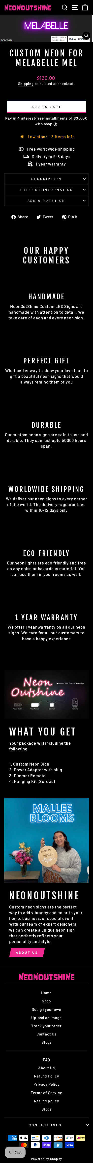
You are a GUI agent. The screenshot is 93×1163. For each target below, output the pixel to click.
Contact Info (45, 1125)
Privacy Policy (46, 1084)
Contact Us (46, 1034)
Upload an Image (46, 1017)
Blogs (46, 1042)
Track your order (46, 1026)
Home (46, 993)
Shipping (26, 84)
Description (46, 179)
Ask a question (46, 201)
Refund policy (46, 1101)
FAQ (46, 1059)
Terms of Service (46, 1092)
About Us (27, 952)
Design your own (46, 1009)
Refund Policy (46, 1076)
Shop (46, 1001)
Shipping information (47, 190)
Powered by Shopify (46, 1159)
